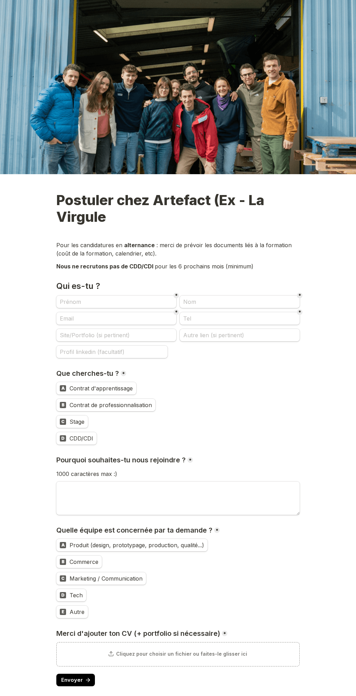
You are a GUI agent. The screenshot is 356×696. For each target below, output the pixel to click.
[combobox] (240, 318)
